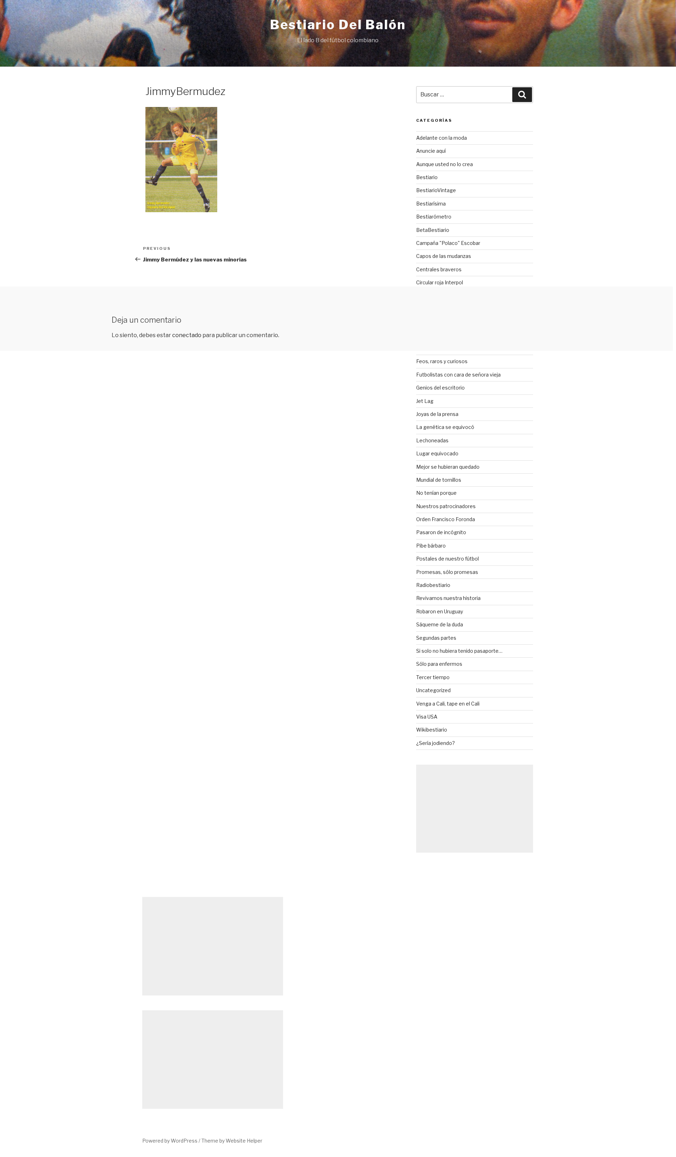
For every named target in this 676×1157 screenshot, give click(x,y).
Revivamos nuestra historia (448, 598)
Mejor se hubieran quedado (448, 467)
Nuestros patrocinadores (446, 506)
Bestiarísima (431, 204)
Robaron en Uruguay (439, 611)
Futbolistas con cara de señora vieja (458, 375)
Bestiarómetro (433, 217)
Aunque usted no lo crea (444, 164)
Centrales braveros (439, 269)
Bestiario (427, 177)
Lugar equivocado (437, 453)
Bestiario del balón (338, 24)
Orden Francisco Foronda (445, 519)
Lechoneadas (432, 440)
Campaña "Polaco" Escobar (448, 243)
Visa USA (426, 717)
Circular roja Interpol (439, 282)
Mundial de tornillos (438, 480)
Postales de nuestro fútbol (447, 559)
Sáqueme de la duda (439, 624)
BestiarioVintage (436, 190)
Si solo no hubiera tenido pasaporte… (459, 651)
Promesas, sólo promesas (447, 572)
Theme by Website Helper (231, 1141)
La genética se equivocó (445, 427)
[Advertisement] (474, 809)
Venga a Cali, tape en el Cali (448, 704)
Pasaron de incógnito (441, 532)
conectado (186, 335)
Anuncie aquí (431, 151)
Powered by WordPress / (171, 1141)
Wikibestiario (431, 730)
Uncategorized (433, 690)
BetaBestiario (432, 230)
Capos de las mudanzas (443, 256)
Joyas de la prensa (437, 414)
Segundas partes (436, 638)
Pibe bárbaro (431, 546)
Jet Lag (424, 401)
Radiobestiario (433, 585)
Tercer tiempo (433, 677)
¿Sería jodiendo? (435, 743)
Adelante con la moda (441, 138)
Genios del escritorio (440, 388)
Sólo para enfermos (439, 664)
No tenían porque (436, 493)
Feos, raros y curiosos (442, 361)
